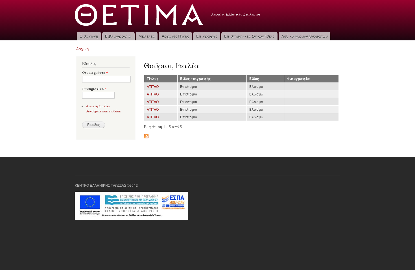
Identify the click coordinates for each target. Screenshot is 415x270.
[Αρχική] (139, 16)
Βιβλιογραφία (118, 36)
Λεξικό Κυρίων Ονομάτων (304, 36)
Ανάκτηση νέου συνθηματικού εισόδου (103, 109)
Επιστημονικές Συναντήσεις (249, 36)
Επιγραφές (206, 36)
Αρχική (82, 48)
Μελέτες (147, 36)
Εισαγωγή (89, 36)
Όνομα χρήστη (95, 72)
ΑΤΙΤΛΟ (153, 86)
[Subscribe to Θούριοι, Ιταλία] (146, 135)
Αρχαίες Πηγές (175, 36)
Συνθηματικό (94, 89)
